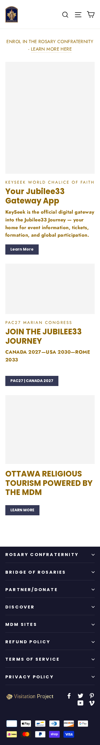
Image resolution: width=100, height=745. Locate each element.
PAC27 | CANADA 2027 (31, 380)
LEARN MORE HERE (51, 49)
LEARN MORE (22, 510)
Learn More (22, 249)
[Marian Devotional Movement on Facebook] (69, 695)
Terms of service (32, 659)
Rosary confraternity (42, 554)
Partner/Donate (31, 590)
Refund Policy (28, 642)
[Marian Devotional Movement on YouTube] (80, 702)
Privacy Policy (29, 677)
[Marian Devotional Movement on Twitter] (80, 695)
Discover (20, 607)
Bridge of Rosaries (35, 572)
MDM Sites (21, 624)
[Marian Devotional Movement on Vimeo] (92, 702)
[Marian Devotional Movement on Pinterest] (92, 695)
